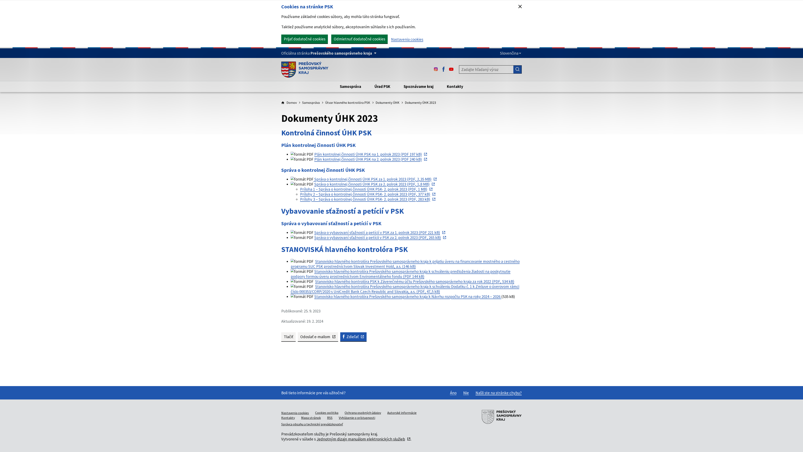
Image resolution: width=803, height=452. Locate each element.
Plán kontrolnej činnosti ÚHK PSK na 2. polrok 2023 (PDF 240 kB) (368, 159)
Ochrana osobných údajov (363, 413)
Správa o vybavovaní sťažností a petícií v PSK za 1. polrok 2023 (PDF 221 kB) (377, 232)
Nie (466, 392)
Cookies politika (326, 413)
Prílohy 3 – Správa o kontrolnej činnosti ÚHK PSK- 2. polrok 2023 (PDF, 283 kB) (365, 199)
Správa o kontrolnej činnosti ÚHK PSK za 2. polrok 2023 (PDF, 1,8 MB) (372, 184)
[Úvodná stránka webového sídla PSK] (304, 69)
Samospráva (311, 102)
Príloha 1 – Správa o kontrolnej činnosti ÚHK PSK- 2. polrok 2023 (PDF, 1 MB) (363, 189)
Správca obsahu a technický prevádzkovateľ (312, 424)
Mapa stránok (311, 418)
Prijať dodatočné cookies (304, 38)
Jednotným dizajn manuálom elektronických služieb (361, 439)
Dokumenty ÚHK (387, 102)
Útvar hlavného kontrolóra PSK (347, 102)
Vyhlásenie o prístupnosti (357, 418)
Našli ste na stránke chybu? (499, 392)
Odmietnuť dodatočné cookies (359, 38)
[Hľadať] (517, 69)
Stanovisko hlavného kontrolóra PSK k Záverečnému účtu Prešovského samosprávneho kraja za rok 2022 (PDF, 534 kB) (414, 281)
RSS (329, 418)
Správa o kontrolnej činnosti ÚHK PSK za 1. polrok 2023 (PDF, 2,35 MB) (372, 179)
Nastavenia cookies (407, 39)
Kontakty (288, 418)
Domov (291, 102)
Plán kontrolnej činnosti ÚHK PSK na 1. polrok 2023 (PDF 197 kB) (368, 154)
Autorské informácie (402, 413)
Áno (453, 392)
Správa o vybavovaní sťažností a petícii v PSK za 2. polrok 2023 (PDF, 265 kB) (377, 237)
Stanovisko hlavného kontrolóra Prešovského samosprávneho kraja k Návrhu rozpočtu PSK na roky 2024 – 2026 (407, 296)
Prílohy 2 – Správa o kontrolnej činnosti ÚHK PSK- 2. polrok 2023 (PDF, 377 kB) (365, 194)
